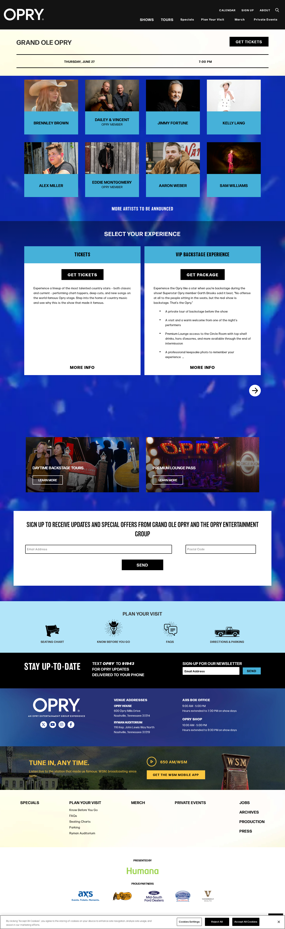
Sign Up (248, 10)
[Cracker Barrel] (122, 896)
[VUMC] (208, 896)
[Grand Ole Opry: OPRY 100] (255, 390)
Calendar (227, 10)
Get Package (202, 274)
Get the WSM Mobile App (176, 774)
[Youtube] (52, 725)
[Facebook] (70, 725)
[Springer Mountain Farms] (182, 896)
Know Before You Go (83, 810)
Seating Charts (80, 821)
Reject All (217, 921)
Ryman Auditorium (82, 833)
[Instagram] (61, 725)
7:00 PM (205, 61)
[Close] (279, 922)
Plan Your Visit (212, 19)
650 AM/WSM (173, 762)
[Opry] (24, 15)
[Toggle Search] (277, 10)
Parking (74, 827)
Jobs (244, 802)
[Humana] (142, 871)
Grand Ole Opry (44, 42)
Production (252, 821)
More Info (82, 367)
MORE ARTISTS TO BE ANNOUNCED (142, 209)
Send (142, 565)
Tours (167, 19)
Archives (249, 812)
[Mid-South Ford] (154, 896)
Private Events (266, 19)
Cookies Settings (189, 921)
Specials (187, 19)
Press (245, 831)
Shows (147, 19)
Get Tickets (249, 41)
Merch (242, 19)
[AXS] (85, 896)
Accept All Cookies (245, 921)
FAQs (73, 816)
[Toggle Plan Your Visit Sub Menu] (227, 19)
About (265, 10)
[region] (142, 922)
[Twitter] (43, 725)
